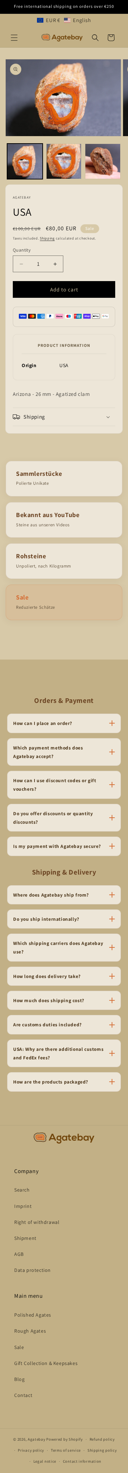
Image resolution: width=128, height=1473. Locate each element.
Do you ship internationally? (46, 919)
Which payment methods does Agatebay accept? (48, 751)
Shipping (47, 238)
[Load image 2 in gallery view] (64, 161)
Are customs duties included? (47, 1024)
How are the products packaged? (50, 1082)
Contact (23, 1395)
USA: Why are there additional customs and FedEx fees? (58, 1053)
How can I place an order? (42, 723)
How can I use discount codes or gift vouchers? (54, 784)
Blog (19, 1379)
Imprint (23, 1206)
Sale (19, 1347)
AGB (19, 1254)
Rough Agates (30, 1331)
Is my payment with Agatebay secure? (57, 846)
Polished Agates (32, 1315)
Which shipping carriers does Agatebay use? (58, 947)
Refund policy (102, 1439)
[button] (63, 20)
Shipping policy (102, 1450)
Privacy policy (31, 1450)
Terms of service (66, 1450)
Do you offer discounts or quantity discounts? (53, 817)
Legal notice (44, 1461)
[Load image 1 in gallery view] (25, 161)
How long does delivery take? (47, 976)
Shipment (25, 1238)
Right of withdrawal (36, 1222)
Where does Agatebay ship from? (51, 895)
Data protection (32, 1270)
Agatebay (37, 1439)
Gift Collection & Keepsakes (46, 1363)
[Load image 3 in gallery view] (103, 161)
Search (22, 1190)
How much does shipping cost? (48, 1000)
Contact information (82, 1461)
